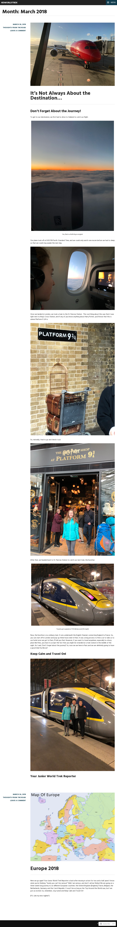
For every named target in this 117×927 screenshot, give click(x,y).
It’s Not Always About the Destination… (60, 95)
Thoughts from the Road (14, 27)
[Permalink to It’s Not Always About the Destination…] (72, 85)
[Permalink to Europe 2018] (72, 860)
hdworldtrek (9, 3)
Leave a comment (18, 30)
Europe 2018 (44, 869)
